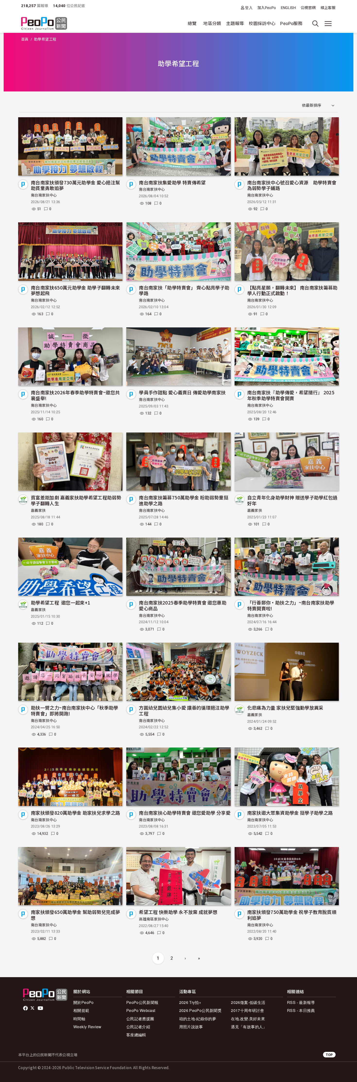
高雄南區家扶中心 (154, 919)
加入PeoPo (266, 8)
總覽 (192, 23)
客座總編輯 (136, 1034)
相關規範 (81, 1010)
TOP (329, 1054)
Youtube (41, 1008)
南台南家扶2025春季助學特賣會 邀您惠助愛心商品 (182, 605)
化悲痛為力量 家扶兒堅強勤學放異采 (285, 707)
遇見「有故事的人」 (249, 1026)
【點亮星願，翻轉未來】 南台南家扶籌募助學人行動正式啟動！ (292, 290)
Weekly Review (87, 1026)
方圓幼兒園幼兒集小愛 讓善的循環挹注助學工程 (184, 710)
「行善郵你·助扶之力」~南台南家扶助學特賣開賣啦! (290, 605)
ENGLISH (288, 8)
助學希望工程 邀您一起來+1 (60, 602)
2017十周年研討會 (247, 1010)
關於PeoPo (83, 1002)
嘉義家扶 (38, 510)
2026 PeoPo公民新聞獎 (200, 1010)
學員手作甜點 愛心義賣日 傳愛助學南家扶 (182, 392)
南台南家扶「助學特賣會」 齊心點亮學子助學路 (184, 290)
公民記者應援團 (140, 1018)
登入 (249, 7)
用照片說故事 (191, 1026)
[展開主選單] (328, 23)
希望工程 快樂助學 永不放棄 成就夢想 (178, 912)
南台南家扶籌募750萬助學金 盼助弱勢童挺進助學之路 (183, 500)
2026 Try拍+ (190, 1002)
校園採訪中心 (262, 23)
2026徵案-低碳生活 (248, 1002)
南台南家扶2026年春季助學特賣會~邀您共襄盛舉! (75, 395)
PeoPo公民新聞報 (142, 1002)
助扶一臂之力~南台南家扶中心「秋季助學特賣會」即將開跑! (74, 710)
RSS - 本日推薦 (301, 1010)
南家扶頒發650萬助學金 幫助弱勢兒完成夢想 (75, 915)
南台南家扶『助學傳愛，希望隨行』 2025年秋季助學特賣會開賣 (291, 395)
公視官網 (308, 8)
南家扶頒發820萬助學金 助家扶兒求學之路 (75, 812)
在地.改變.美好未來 (248, 1018)
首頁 (25, 39)
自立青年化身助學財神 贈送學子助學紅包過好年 (292, 500)
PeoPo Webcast (140, 1010)
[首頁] (44, 24)
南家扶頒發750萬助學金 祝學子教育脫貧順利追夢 (292, 915)
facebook (26, 1008)
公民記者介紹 (138, 1026)
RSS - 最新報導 (301, 1002)
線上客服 (328, 8)
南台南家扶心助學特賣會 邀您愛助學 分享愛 (184, 812)
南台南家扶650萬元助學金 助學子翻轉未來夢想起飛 (75, 290)
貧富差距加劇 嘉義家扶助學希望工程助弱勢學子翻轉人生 (76, 500)
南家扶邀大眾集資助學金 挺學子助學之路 (290, 812)
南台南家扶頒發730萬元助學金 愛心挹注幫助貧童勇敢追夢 (75, 185)
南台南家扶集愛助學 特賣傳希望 (172, 182)
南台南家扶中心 (44, 195)
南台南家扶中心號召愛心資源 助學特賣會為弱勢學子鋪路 (292, 185)
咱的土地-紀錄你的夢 (197, 1018)
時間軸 (79, 1018)
